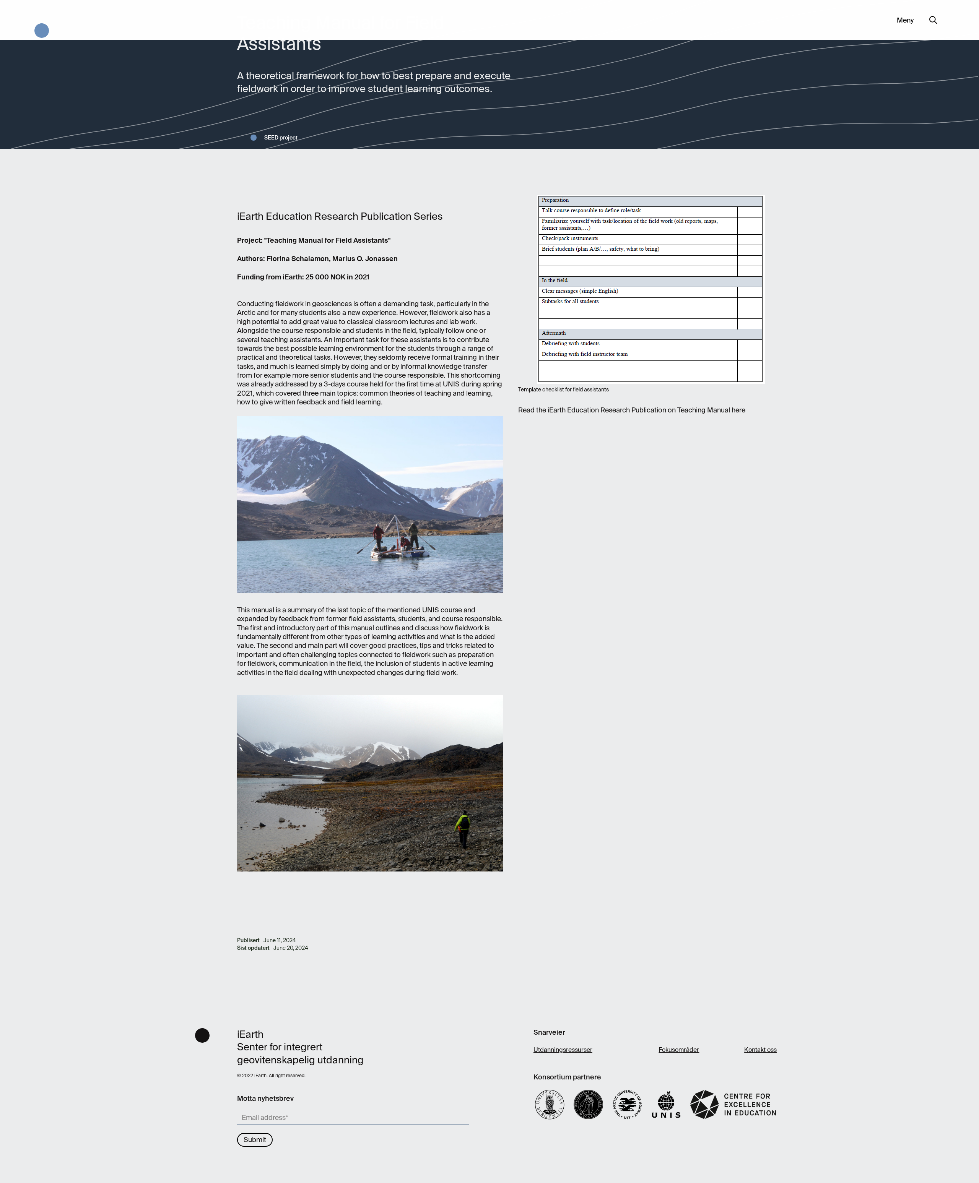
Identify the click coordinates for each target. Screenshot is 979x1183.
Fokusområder (679, 1050)
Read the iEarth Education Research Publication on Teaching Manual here (631, 410)
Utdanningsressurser (562, 1050)
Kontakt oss (760, 1050)
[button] (905, 20)
